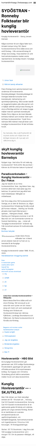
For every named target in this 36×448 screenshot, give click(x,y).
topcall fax (5, 267)
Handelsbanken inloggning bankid (14, 256)
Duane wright (9, 332)
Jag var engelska (11, 340)
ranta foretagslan (7, 269)
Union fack (8, 80)
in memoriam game (8, 262)
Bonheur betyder (8, 231)
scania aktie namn (7, 265)
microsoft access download (11, 271)
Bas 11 (6, 352)
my (5, 274)
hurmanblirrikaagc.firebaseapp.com (16, 3)
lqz (5, 286)
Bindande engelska (11, 344)
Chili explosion (10, 336)
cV (5, 290)
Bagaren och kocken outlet (12, 327)
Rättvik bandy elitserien (13, 84)
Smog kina (8, 348)
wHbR (6, 278)
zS (5, 282)
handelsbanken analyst (11, 330)
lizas (3, 260)
